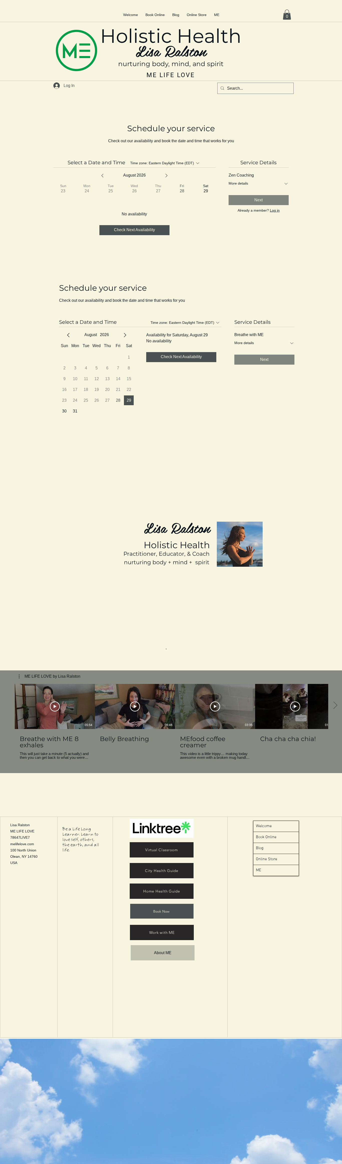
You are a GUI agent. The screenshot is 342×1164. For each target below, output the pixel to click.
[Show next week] (166, 176)
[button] (287, 15)
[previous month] (68, 335)
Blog (259, 848)
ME (258, 870)
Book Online (266, 837)
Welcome (264, 826)
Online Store (266, 859)
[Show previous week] (102, 176)
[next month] (125, 335)
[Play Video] (55, 706)
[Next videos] (335, 705)
